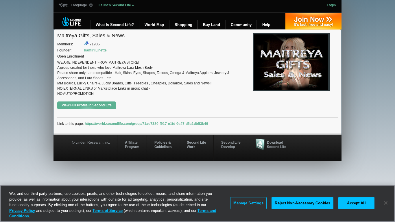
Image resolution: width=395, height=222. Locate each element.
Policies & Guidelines (163, 144)
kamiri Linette (95, 50)
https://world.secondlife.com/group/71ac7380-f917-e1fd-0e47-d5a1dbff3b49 (146, 124)
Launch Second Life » (116, 5)
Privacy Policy (22, 210)
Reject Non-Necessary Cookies (302, 203)
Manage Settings (248, 203)
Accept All (356, 203)
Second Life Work (196, 144)
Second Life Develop (231, 144)
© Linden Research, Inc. (91, 142)
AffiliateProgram (132, 144)
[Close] (385, 203)
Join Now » (313, 21)
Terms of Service (108, 210)
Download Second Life (276, 144)
